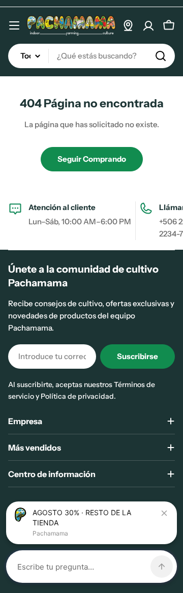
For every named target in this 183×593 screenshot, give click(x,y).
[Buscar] (161, 56)
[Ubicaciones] (128, 25)
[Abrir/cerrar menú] (14, 25)
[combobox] (91, 56)
